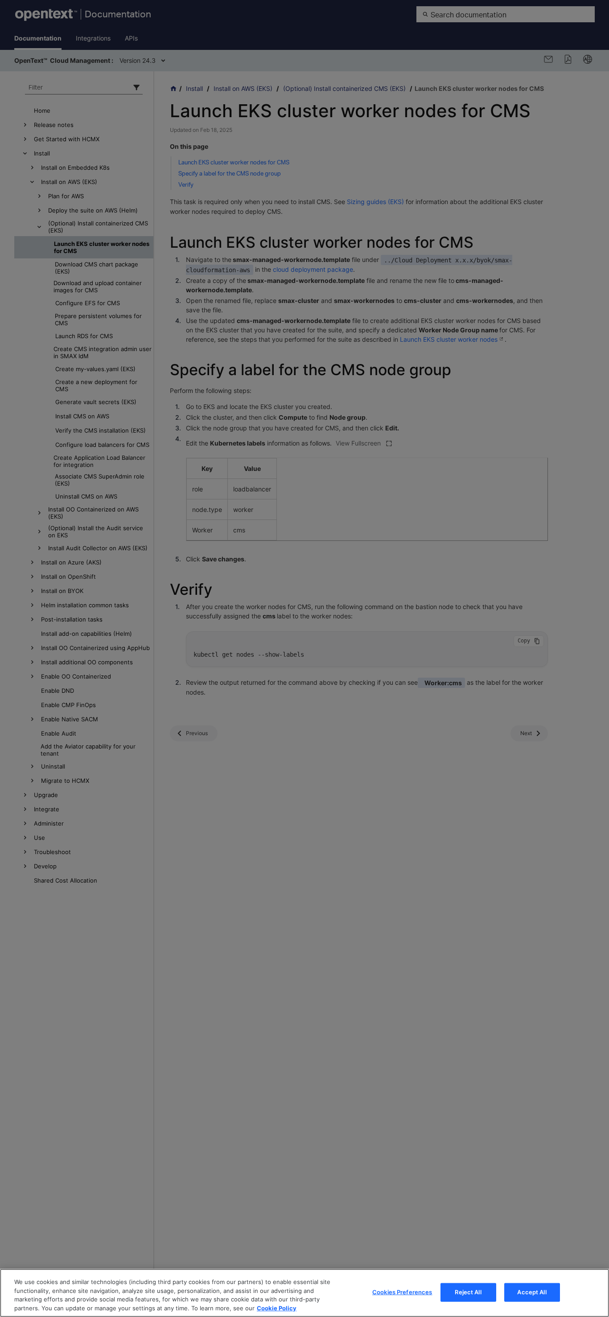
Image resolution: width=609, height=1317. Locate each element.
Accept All (531, 1292)
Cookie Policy (276, 1307)
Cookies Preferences (402, 1292)
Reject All (468, 1292)
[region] (304, 1293)
